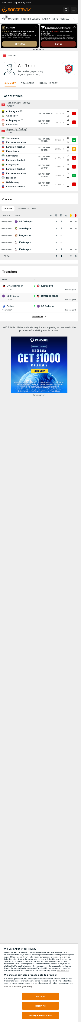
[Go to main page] (19, 10)
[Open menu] (74, 10)
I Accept (40, 996)
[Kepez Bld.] (68, 69)
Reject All (40, 1005)
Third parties (63, 970)
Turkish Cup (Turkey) (18, 102)
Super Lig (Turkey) (16, 129)
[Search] (66, 10)
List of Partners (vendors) (18, 986)
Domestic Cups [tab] (27, 208)
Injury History (48, 83)
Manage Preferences (40, 1015)
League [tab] (8, 208)
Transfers (27, 83)
